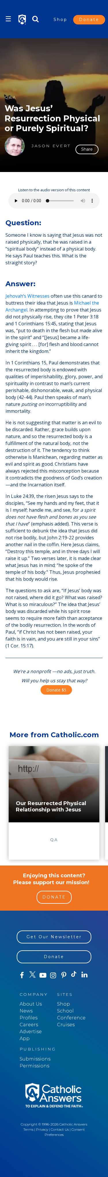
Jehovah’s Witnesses (27, 296)
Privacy (42, 1129)
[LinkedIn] (84, 975)
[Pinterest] (63, 975)
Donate (89, 19)
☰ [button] (8, 19)
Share (87, 149)
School (65, 1011)
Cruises (66, 1024)
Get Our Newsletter (54, 936)
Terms (28, 1129)
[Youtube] (43, 975)
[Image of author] (15, 146)
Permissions (34, 1066)
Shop (60, 19)
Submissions (35, 1059)
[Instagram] (53, 975)
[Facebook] (22, 975)
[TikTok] (74, 975)
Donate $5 (56, 690)
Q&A (10, 97)
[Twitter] (32, 975)
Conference (71, 1018)
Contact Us (60, 1129)
